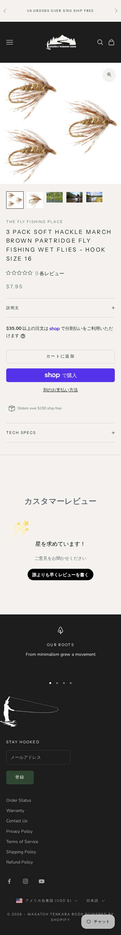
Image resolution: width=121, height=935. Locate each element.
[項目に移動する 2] (34, 200)
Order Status (18, 800)
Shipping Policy (21, 852)
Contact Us (17, 821)
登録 (20, 777)
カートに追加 (60, 356)
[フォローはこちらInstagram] (25, 881)
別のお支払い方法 (60, 390)
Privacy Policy (19, 831)
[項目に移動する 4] (74, 197)
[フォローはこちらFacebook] (9, 881)
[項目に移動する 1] (15, 200)
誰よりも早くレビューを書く (60, 574)
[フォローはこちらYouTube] (41, 881)
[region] (60, 649)
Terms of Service (22, 842)
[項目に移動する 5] (94, 197)
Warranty (15, 811)
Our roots (60, 644)
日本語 (93, 900)
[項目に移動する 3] (54, 197)
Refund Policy (19, 862)
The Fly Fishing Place (34, 221)
